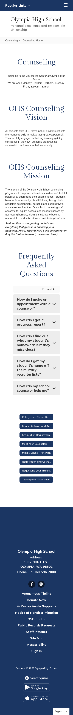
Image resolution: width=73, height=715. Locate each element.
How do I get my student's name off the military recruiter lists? (33, 368)
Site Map (36, 638)
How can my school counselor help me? (33, 388)
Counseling (11, 40)
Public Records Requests (36, 625)
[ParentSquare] (36, 678)
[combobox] (61, 711)
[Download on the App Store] (36, 698)
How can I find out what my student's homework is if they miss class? (33, 343)
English (58, 711)
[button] (18, 5)
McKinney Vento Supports (36, 606)
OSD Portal (36, 619)
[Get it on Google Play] (36, 687)
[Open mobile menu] (66, 5)
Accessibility (36, 645)
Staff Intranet (36, 632)
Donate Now (36, 600)
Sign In (36, 651)
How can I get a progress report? (31, 322)
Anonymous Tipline (36, 593)
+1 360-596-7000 (42, 572)
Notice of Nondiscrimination (36, 613)
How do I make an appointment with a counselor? (33, 303)
